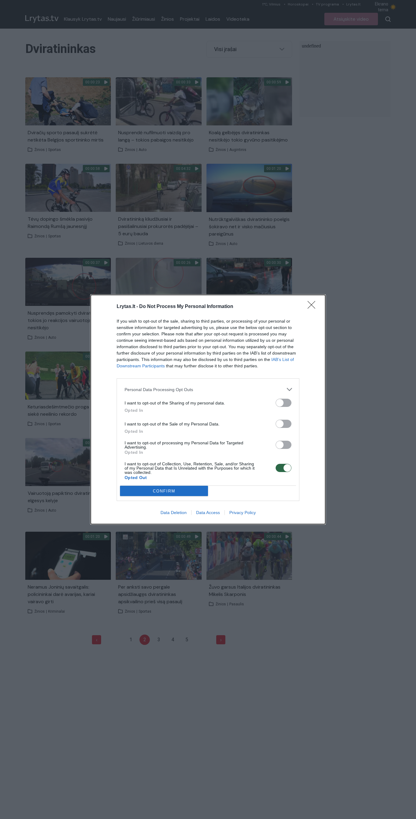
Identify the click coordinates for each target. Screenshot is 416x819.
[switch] (283, 403)
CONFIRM (164, 491)
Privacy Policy (242, 512)
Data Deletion (173, 512)
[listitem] (208, 389)
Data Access (208, 512)
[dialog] (208, 409)
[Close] (313, 307)
